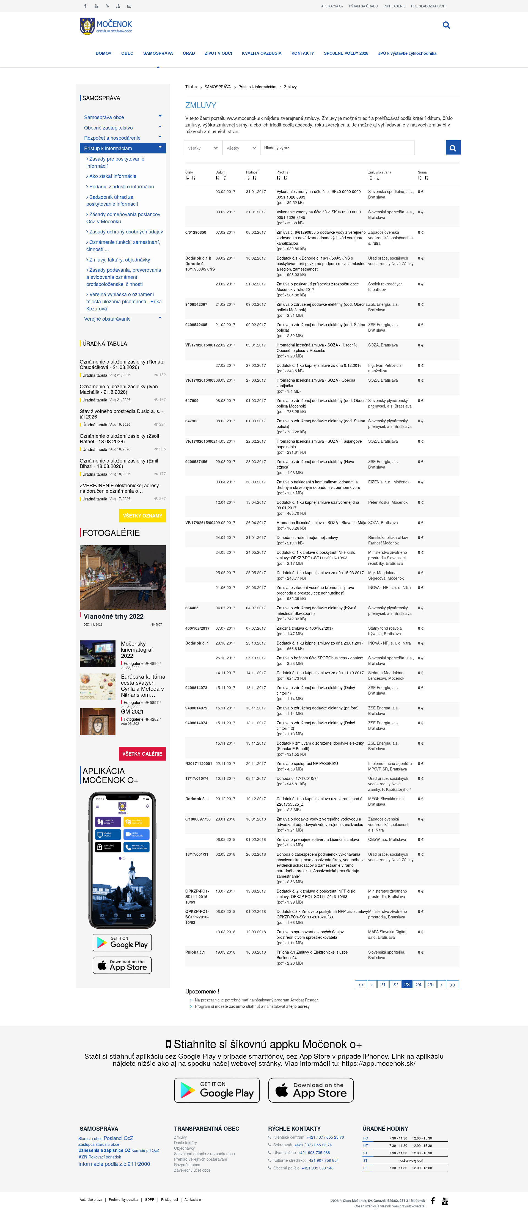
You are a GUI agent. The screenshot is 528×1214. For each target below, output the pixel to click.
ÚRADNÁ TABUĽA (104, 343)
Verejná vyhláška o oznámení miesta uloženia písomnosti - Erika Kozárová (124, 301)
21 (383, 984)
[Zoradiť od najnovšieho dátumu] (217, 177)
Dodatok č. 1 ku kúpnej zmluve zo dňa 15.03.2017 (320, 572)
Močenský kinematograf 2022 (137, 649)
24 (419, 984)
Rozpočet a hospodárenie (112, 137)
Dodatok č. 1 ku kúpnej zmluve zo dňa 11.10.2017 (320, 672)
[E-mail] (129, 6)
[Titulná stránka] (110, 25)
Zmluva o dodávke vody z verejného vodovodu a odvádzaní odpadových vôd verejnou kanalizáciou (320, 821)
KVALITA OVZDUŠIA (262, 53)
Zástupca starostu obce (98, 1144)
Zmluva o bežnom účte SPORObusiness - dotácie (320, 657)
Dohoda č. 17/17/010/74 (298, 778)
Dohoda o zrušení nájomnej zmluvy (307, 537)
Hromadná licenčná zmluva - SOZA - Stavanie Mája (321, 522)
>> (453, 984)
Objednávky (184, 1148)
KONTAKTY (303, 53)
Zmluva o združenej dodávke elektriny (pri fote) (318, 708)
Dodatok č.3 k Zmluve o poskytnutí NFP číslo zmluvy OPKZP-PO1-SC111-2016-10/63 (322, 914)
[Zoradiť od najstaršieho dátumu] (224, 177)
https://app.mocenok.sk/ (379, 1063)
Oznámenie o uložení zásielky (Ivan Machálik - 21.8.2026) (119, 388)
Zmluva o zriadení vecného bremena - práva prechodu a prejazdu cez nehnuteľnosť (315, 590)
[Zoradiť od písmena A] (278, 177)
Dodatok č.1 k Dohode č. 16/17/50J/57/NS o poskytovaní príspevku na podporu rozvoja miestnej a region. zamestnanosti (321, 263)
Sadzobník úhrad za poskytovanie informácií (112, 200)
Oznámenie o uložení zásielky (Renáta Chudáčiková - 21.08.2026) (122, 364)
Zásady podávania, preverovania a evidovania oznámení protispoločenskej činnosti (123, 276)
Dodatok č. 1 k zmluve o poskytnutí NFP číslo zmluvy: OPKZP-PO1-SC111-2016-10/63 (316, 554)
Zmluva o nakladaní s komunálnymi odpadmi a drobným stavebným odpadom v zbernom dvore (318, 484)
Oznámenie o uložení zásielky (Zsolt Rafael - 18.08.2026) (119, 438)
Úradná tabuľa (94, 375)
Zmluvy (290, 86)
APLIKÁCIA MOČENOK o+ (110, 775)
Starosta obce (90, 1138)
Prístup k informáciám (257, 86)
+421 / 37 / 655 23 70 (325, 1137)
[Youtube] (96, 6)
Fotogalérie (111, 532)
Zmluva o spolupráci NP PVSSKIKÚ (307, 763)
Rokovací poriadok (105, 1157)
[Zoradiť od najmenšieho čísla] (187, 177)
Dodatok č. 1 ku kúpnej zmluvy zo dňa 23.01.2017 (320, 643)
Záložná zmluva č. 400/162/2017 (305, 628)
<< (361, 984)
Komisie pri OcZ (145, 1150)
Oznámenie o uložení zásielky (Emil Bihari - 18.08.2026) (119, 463)
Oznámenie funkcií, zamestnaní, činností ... (123, 245)
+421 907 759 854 (323, 1160)
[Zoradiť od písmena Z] (285, 177)
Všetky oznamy (142, 515)
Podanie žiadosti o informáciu (121, 186)
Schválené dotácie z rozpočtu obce (204, 1153)
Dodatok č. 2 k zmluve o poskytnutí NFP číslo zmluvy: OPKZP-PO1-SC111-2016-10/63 (316, 893)
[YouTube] (445, 1202)
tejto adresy (299, 1006)
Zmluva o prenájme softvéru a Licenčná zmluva (318, 839)
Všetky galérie (142, 753)
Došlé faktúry (185, 1142)
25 (431, 984)
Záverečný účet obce (192, 1170)
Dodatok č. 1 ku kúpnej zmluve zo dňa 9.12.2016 (319, 365)
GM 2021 (132, 711)
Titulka (191, 86)
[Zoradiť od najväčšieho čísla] (193, 177)
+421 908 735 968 (314, 1152)
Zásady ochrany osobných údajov (125, 231)
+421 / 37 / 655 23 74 (313, 1144)
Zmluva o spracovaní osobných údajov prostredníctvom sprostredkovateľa (310, 934)
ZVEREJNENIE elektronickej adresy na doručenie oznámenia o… (119, 487)
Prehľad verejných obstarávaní (200, 1159)
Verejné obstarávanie (107, 318)
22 (395, 984)
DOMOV (103, 53)
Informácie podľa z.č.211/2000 (114, 1164)
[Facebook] (85, 6)
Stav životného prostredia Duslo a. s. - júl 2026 (121, 413)
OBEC (127, 53)
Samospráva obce (104, 116)
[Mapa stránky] (118, 6)
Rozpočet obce (187, 1164)
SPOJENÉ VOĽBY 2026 (346, 53)
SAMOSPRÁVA (158, 53)
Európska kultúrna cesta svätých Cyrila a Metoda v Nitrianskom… (143, 685)
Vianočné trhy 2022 (114, 616)
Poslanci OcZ (118, 1137)
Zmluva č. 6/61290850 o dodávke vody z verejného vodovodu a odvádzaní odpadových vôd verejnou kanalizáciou (321, 237)
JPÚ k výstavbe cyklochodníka (407, 53)
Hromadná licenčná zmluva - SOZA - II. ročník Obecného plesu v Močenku (317, 347)
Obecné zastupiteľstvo (108, 127)
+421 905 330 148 (318, 1168)
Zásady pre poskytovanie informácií (115, 162)
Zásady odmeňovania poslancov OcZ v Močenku (123, 217)
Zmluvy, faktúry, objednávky (119, 259)
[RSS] (107, 6)
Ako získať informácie (112, 175)
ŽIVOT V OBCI (218, 53)
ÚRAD (189, 53)
